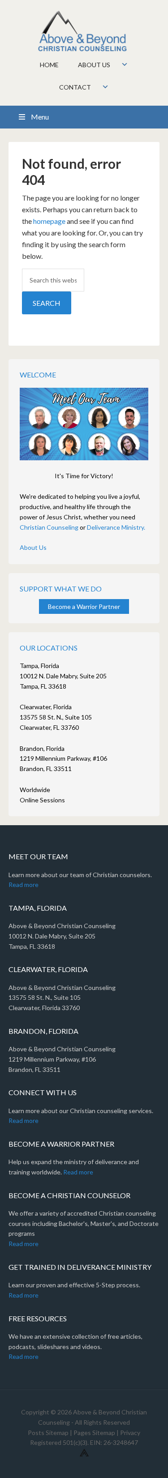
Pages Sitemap (94, 1432)
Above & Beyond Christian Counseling (84, 31)
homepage (49, 221)
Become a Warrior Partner (84, 606)
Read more (24, 884)
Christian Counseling (49, 527)
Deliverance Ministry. (116, 527)
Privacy (130, 1432)
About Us (33, 547)
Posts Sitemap (48, 1432)
